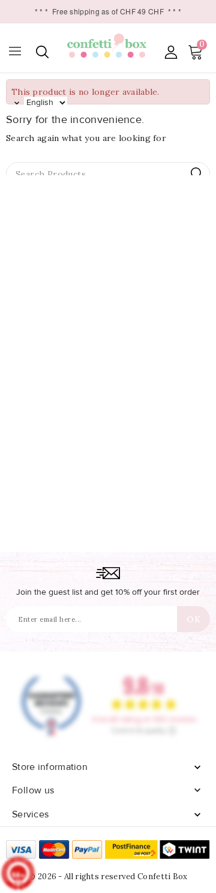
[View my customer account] (170, 51)
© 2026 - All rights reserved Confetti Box (107, 876)
